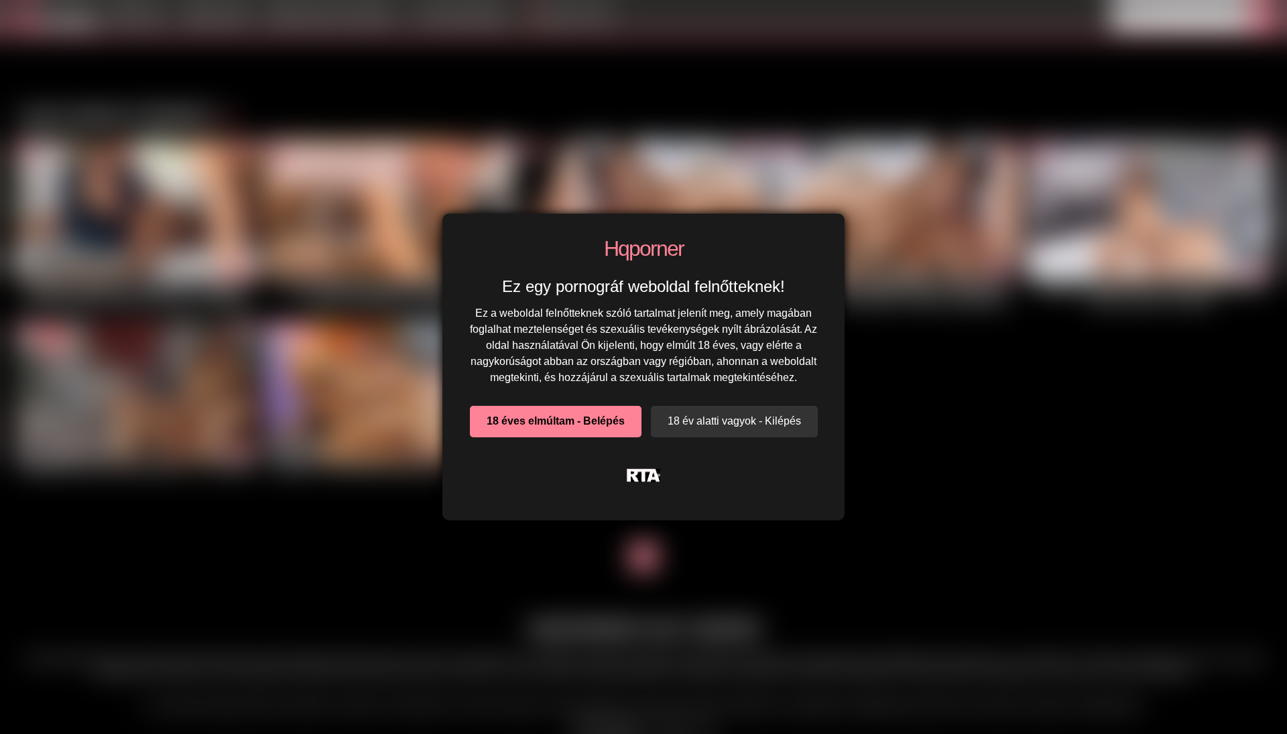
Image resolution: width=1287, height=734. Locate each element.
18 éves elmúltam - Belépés (556, 421)
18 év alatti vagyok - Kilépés (734, 421)
